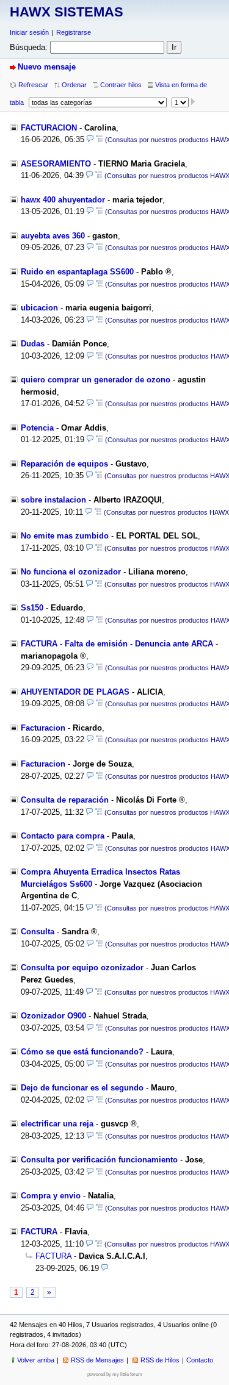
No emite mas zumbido (65, 535)
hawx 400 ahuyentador (63, 199)
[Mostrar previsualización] (90, 139)
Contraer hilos (121, 84)
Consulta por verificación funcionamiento (99, 1159)
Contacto (199, 1360)
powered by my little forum (114, 1374)
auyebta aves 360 (53, 235)
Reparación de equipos (64, 463)
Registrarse (73, 32)
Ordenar (74, 84)
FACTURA (39, 1231)
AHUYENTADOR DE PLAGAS (75, 691)
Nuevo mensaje (47, 66)
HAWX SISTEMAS (66, 12)
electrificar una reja (57, 1123)
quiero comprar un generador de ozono (95, 379)
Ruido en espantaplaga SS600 (77, 271)
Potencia (37, 427)
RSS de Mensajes (97, 1360)
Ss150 (32, 607)
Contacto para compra (62, 835)
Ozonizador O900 (53, 1015)
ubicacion (39, 307)
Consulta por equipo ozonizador (82, 967)
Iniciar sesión (29, 32)
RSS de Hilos (160, 1360)
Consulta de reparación (65, 799)
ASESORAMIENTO (56, 163)
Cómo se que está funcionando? (82, 1051)
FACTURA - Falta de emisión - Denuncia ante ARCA (117, 643)
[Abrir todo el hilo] (99, 139)
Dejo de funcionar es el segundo (82, 1087)
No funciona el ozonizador (71, 571)
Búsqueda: (29, 47)
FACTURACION (49, 127)
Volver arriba (35, 1360)
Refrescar (33, 84)
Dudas (33, 343)
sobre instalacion (53, 499)
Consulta (37, 931)
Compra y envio (51, 1195)
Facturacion (43, 727)
